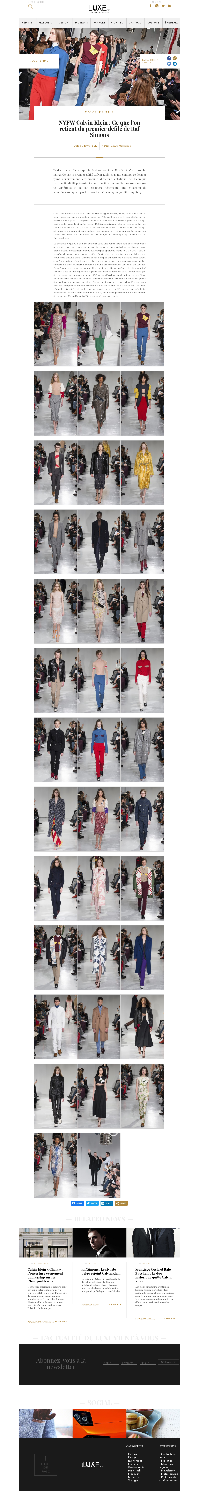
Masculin (46, 23)
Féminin (27, 23)
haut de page (45, 1468)
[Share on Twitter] (169, 63)
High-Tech (118, 23)
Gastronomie (136, 23)
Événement (172, 23)
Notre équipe (169, 1474)
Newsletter (168, 1470)
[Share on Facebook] (169, 58)
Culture (153, 23)
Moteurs (81, 23)
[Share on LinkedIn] (174, 63)
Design (64, 23)
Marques (166, 1461)
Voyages (99, 23)
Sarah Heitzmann (121, 146)
